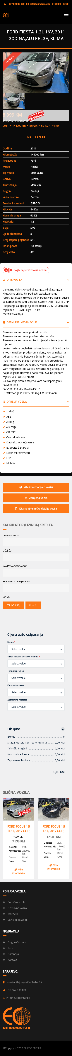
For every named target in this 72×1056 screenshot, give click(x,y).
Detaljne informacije (21, 322)
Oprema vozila (16, 401)
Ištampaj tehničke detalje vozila (38, 508)
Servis (11, 948)
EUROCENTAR (32, 1048)
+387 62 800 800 (16, 4)
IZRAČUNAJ (13, 605)
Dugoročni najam (17, 942)
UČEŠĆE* (8, 550)
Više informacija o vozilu (38, 487)
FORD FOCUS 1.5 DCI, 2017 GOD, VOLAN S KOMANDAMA (53, 828)
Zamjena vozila (38, 498)
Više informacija (18, 871)
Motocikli (12, 914)
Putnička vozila (16, 902)
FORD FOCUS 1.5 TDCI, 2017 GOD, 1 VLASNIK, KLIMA (18, 828)
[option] (36, 72)
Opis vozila (14, 279)
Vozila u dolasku (17, 920)
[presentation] (8, 837)
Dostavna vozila (17, 908)
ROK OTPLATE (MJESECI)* (16, 581)
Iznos (6, 596)
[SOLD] (18, 809)
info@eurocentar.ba (40, 4)
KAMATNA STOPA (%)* (15, 566)
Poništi (33, 605)
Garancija (13, 954)
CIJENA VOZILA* (11, 535)
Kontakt (12, 960)
